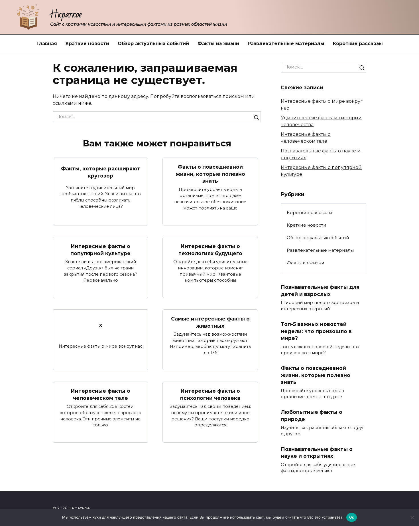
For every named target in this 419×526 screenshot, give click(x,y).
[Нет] (412, 517)
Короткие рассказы (358, 43)
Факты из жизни (218, 43)
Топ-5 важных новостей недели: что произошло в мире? (316, 331)
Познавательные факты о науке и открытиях (317, 452)
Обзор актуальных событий (153, 43)
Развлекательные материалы (286, 43)
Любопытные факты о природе (311, 415)
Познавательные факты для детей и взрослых (320, 290)
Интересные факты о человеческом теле (100, 394)
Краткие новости (87, 43)
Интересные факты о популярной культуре (100, 249)
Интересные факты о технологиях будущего (210, 249)
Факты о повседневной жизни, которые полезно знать (210, 174)
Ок (351, 517)
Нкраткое (66, 14)
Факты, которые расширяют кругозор (100, 172)
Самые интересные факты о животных (210, 322)
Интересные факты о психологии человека (210, 394)
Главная (46, 43)
